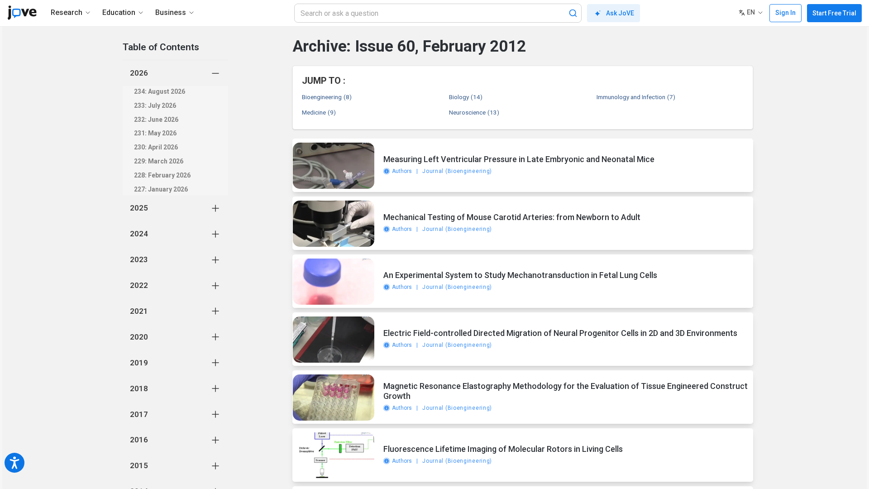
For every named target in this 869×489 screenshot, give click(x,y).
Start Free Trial (834, 13)
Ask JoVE (620, 13)
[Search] (573, 13)
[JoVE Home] (22, 12)
